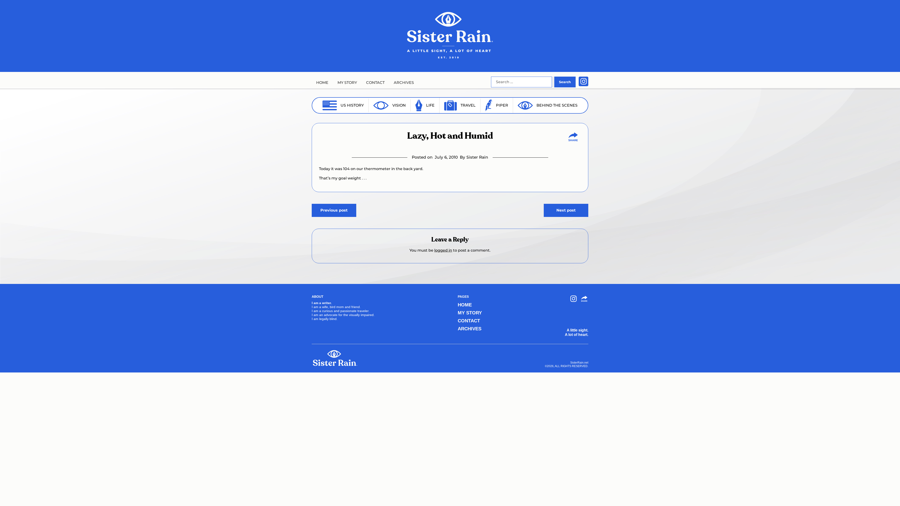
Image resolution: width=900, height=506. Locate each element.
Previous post (334, 210)
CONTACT (375, 82)
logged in (443, 250)
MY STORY (347, 82)
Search (565, 82)
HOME (322, 82)
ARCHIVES (404, 82)
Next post (566, 210)
